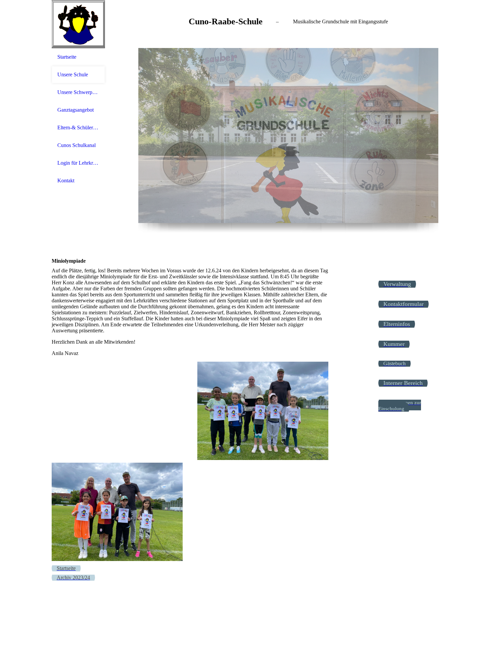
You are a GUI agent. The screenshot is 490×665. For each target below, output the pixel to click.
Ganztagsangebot (75, 110)
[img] (78, 24)
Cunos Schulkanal (76, 145)
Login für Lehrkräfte (78, 163)
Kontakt (65, 180)
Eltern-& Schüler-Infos (78, 127)
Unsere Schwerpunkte (78, 92)
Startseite (66, 57)
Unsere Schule (72, 74)
